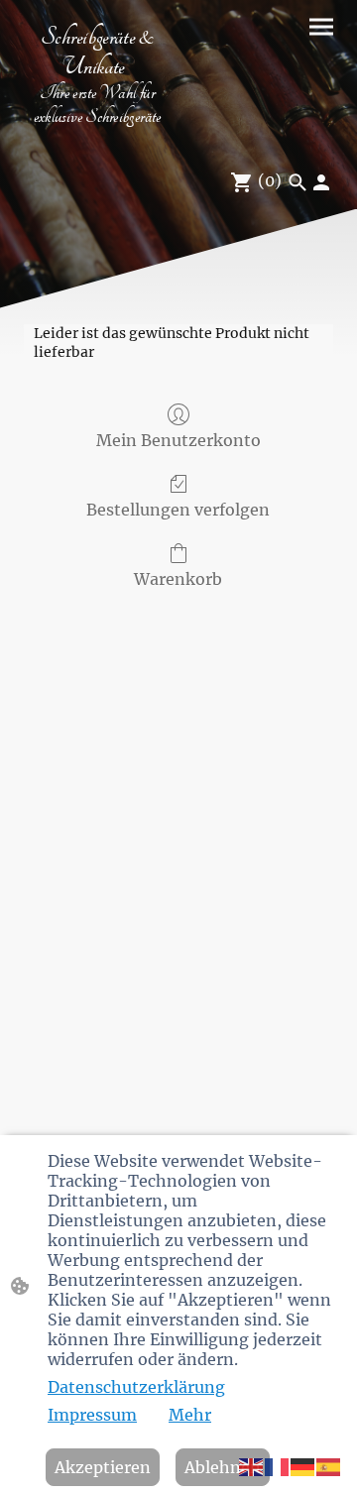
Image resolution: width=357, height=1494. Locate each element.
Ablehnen (222, 1467)
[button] (252, 1465)
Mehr (190, 1415)
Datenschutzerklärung (136, 1387)
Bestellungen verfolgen (178, 509)
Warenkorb (178, 579)
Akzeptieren (103, 1467)
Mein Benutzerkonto (178, 440)
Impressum (92, 1415)
